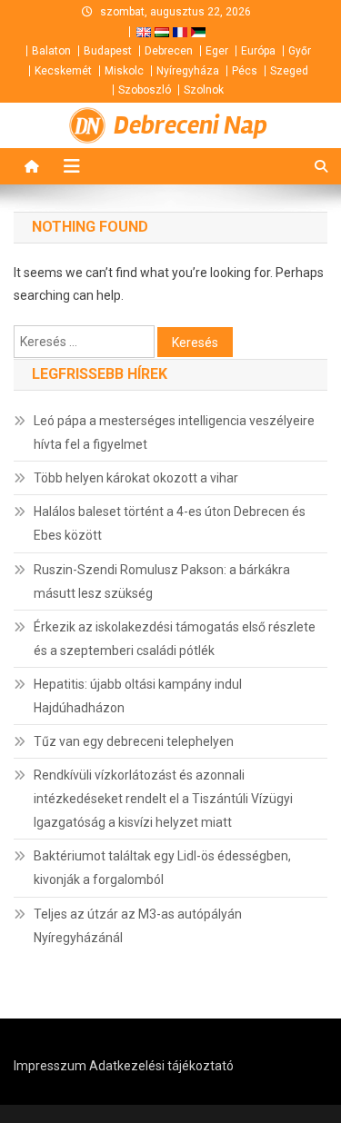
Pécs (244, 71)
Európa (258, 51)
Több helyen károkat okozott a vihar (136, 478)
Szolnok (204, 90)
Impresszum (50, 1065)
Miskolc (124, 71)
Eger (217, 51)
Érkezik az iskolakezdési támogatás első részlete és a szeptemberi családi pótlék (175, 639)
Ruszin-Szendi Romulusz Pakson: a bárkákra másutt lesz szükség (162, 581)
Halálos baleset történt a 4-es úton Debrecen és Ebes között (170, 523)
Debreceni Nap (190, 125)
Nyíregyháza (187, 71)
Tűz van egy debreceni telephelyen (134, 741)
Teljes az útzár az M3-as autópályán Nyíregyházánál (138, 926)
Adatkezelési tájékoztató (161, 1065)
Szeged (289, 71)
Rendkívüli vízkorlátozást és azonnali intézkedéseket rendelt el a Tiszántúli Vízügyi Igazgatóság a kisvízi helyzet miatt (163, 799)
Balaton (51, 51)
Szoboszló (144, 90)
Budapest (108, 51)
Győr (299, 51)
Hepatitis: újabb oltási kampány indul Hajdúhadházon (138, 696)
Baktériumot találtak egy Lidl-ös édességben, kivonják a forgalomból (162, 868)
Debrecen (169, 51)
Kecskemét (63, 71)
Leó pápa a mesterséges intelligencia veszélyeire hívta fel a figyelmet (174, 432)
